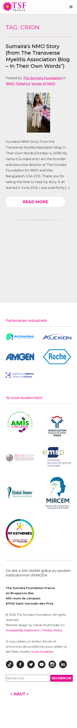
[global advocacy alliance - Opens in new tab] (20, 493)
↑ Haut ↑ (19, 694)
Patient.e (23, 84)
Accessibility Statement (23, 630)
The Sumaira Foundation (42, 78)
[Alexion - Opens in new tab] (57, 336)
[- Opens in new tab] (20, 337)
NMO (10, 84)
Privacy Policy (52, 630)
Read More (35, 201)
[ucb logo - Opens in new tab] (20, 375)
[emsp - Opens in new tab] (57, 457)
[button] (71, 7)
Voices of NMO (43, 84)
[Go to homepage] (14, 6)
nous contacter (42, 651)
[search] (61, 678)
